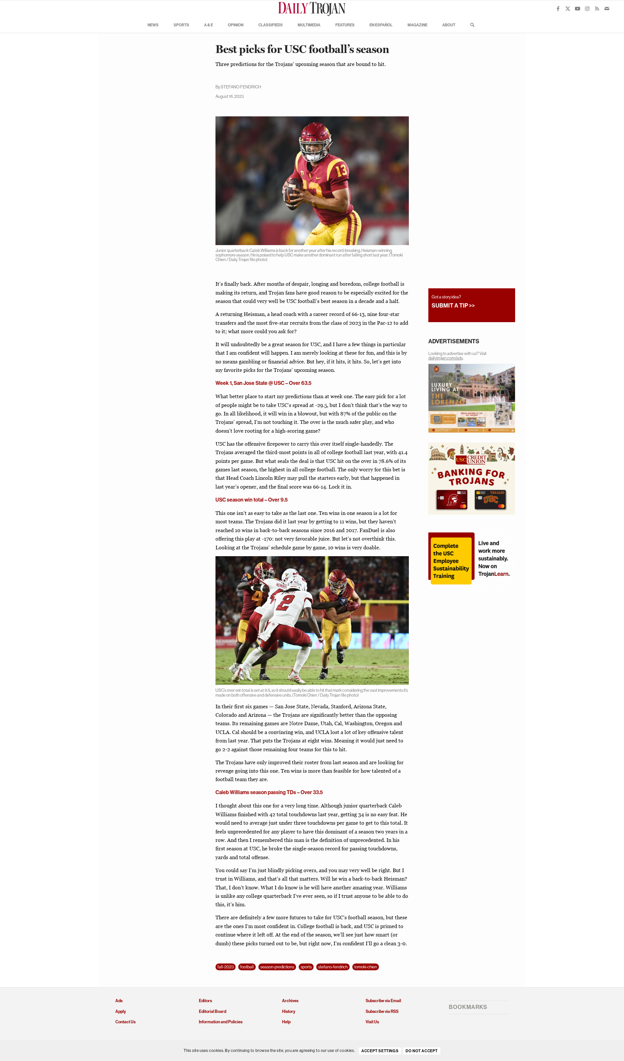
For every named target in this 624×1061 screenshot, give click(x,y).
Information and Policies (220, 1021)
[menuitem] (153, 25)
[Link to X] (568, 8)
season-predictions (277, 966)
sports (306, 966)
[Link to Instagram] (587, 8)
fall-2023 (225, 966)
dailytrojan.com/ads (445, 358)
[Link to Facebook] (558, 8)
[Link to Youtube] (577, 8)
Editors (205, 1000)
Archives (290, 1000)
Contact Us (125, 1021)
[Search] (470, 25)
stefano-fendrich (333, 966)
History (288, 1011)
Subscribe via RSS (382, 1011)
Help (286, 1021)
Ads (119, 1000)
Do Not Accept (422, 1051)
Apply (120, 1011)
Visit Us (372, 1021)
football (247, 966)
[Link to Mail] (607, 8)
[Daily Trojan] (312, 8)
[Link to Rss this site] (597, 8)
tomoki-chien (365, 966)
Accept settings (379, 1051)
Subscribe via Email (383, 1000)
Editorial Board (212, 1011)
